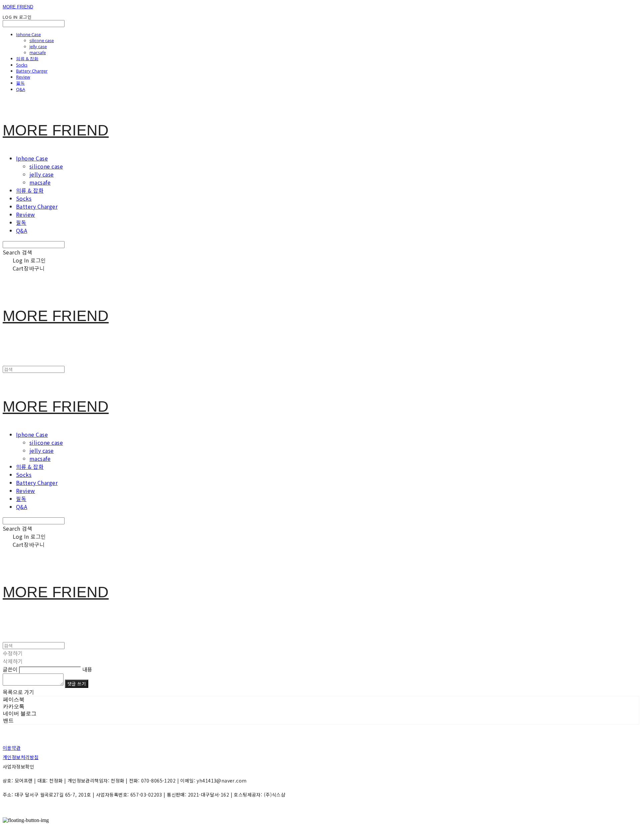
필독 (20, 83)
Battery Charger (31, 71)
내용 (87, 669)
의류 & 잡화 (27, 59)
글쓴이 (10, 669)
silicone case (41, 40)
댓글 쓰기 (77, 684)
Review (23, 77)
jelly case (38, 46)
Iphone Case (28, 34)
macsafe (37, 52)
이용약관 (12, 747)
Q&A (20, 89)
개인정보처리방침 (20, 757)
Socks (21, 65)
